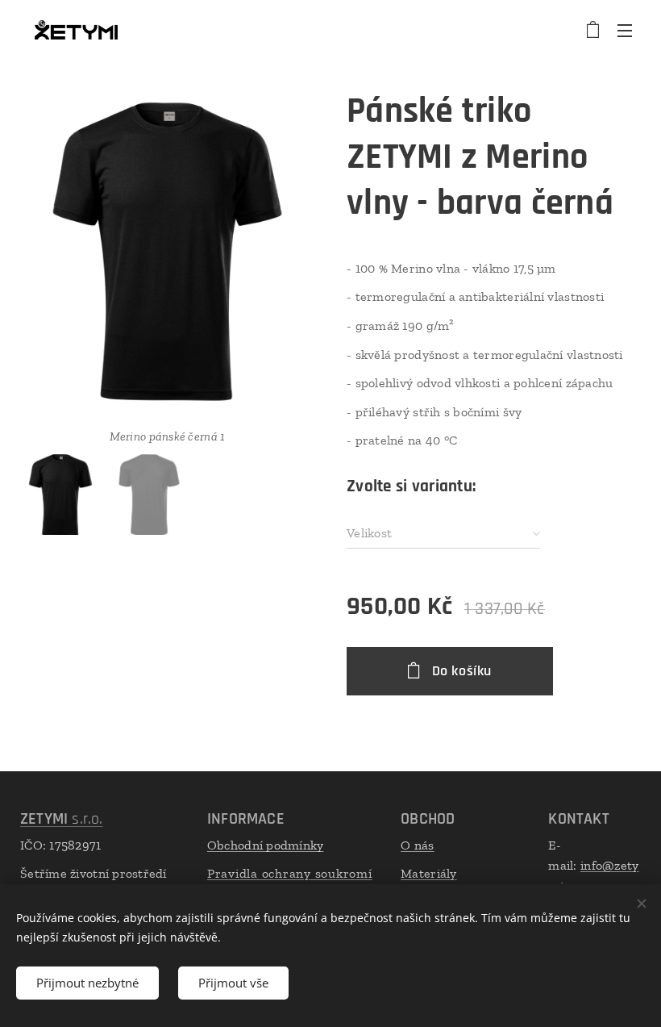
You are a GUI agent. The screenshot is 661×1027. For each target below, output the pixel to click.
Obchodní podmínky (265, 845)
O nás (417, 845)
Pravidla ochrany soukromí (289, 873)
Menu (625, 30)
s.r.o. (61, 818)
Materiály (428, 873)
